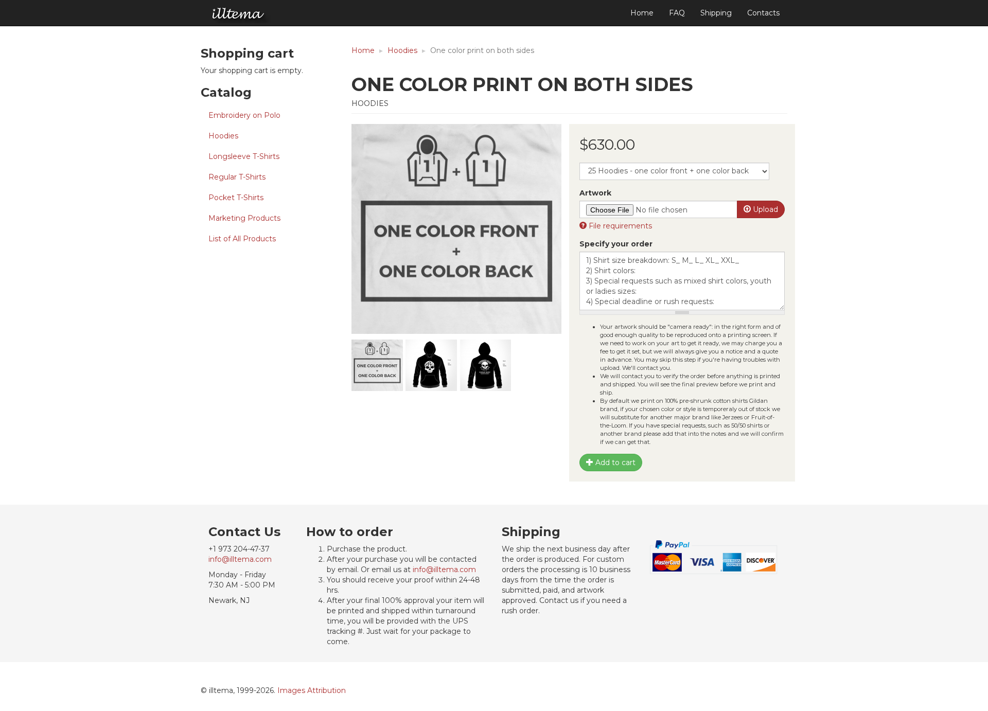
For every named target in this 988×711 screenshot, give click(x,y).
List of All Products (242, 238)
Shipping (716, 12)
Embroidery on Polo (244, 115)
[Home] (239, 13)
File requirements (619, 225)
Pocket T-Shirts (235, 197)
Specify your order (615, 243)
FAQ (677, 12)
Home (642, 12)
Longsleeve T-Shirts (243, 156)
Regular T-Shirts (237, 177)
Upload (764, 209)
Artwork (595, 193)
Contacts (763, 12)
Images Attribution (311, 690)
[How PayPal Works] (714, 556)
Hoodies (223, 135)
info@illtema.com (240, 559)
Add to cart (614, 462)
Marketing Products (244, 218)
